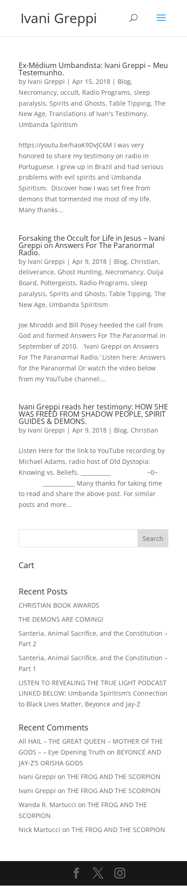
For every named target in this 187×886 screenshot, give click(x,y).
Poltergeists (58, 282)
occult (69, 92)
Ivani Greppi (46, 81)
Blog (124, 81)
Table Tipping (130, 103)
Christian (144, 261)
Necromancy (38, 92)
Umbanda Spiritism (48, 124)
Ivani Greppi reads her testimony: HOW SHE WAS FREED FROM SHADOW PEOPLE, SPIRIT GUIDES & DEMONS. (93, 414)
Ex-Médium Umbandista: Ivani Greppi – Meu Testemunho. (93, 69)
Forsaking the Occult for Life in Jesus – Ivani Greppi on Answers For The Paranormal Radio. (92, 245)
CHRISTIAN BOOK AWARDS (59, 605)
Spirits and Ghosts (77, 103)
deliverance (36, 272)
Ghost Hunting (80, 272)
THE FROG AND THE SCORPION (114, 776)
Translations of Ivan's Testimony (98, 113)
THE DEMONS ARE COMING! (61, 619)
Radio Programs (106, 92)
